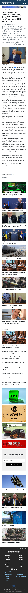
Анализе (7, 566)
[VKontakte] (22, 0)
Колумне (21, 559)
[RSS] (2, 0)
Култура (21, 564)
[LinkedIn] (24, 0)
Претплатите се (14, 464)
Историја (7, 572)
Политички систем (7, 574)
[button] (25, 3)
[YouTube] (20, 0)
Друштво (7, 564)
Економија (7, 561)
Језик (7, 580)
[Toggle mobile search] (23, 3)
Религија (7, 576)
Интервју (20, 557)
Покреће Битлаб (20, 578)
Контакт (20, 572)
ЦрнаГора (4, 177)
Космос (20, 561)
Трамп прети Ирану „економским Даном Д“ (12, 373)
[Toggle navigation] (25, 3)
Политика (7, 559)
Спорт (20, 566)
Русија (7, 557)
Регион (12, 9)
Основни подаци (7, 571)
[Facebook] (17, 0)
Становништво (7, 578)
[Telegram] (25, 0)
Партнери (20, 571)
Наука (20, 562)
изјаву (15, 67)
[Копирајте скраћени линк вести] (14, 171)
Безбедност (7, 562)
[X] (19, 0)
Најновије (7, 555)
